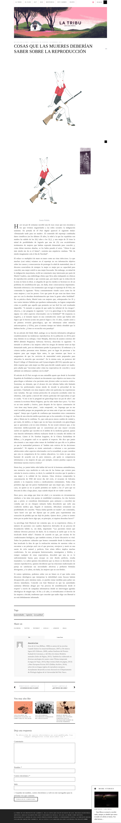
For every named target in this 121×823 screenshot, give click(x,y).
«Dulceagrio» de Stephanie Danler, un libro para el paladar (22, 717)
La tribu (18, 2)
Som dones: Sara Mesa (103, 809)
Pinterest (36, 628)
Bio (29, 637)
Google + (46, 628)
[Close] (95, 788)
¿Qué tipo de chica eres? (59, 687)
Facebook (17, 628)
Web (16, 784)
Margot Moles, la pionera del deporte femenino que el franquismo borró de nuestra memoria (65, 718)
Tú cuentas (44, 42)
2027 (35, 2)
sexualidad (38, 615)
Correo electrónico (22, 776)
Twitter (27, 628)
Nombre (18, 767)
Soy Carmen (62, 2)
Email (65, 628)
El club (28, 2)
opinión (29, 615)
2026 (41, 2)
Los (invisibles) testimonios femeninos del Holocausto (44, 717)
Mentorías (50, 2)
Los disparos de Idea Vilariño (29, 687)
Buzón (72, 2)
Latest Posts (60, 637)
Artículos (35, 42)
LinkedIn (56, 628)
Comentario (18, 741)
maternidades (19, 615)
